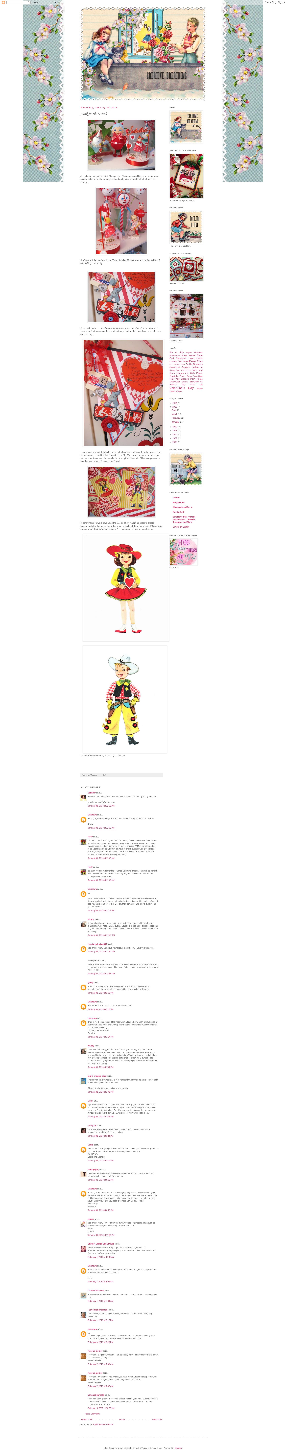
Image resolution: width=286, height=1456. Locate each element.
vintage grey (94, 1169)
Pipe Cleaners (182, 379)
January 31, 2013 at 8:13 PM (101, 1210)
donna (91, 1219)
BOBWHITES (174, 355)
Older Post (157, 1419)
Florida (189, 364)
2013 (175, 407)
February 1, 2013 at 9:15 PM (100, 1320)
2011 (175, 430)
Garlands (198, 364)
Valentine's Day (181, 388)
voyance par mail (96, 1395)
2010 (175, 434)
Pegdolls (173, 376)
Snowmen (194, 382)
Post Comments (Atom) (103, 1424)
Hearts (188, 370)
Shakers (185, 382)
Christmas (181, 358)
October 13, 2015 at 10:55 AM (101, 1408)
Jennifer (92, 793)
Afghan (189, 353)
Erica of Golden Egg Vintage (101, 1244)
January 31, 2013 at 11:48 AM (101, 880)
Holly (90, 837)
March (175, 414)
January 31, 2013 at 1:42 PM (101, 1067)
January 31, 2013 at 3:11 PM (100, 1136)
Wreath (179, 391)
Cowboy (173, 361)
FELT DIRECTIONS (177, 364)
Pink (171, 378)
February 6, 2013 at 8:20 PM (100, 1342)
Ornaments (182, 373)
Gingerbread (174, 367)
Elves (200, 361)
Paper (199, 373)
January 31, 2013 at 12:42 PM (101, 935)
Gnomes (186, 367)
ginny (90, 982)
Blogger (178, 1448)
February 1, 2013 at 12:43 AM (101, 1257)
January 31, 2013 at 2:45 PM (101, 1117)
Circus (191, 358)
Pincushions (198, 376)
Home (122, 1419)
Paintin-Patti (178, 512)
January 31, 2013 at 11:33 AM (101, 828)
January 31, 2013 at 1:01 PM (101, 993)
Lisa (90, 1101)
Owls (192, 373)
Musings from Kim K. (183, 507)
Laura (90, 1145)
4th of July (176, 352)
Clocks (199, 358)
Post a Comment (92, 1414)
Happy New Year (177, 370)
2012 (175, 427)
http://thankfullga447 (97, 944)
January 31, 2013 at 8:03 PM (101, 1180)
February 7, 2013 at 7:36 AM (100, 1364)
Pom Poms (196, 378)
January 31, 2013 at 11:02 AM (101, 806)
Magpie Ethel (179, 502)
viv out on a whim (181, 527)
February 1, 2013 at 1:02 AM (100, 1282)
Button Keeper (189, 355)
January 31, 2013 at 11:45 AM (101, 858)
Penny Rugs (185, 376)
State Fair (196, 385)
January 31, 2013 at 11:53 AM (101, 910)
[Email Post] (104, 775)
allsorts (176, 498)
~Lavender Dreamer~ (98, 1310)
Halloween (197, 367)
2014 (175, 403)
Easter (192, 361)
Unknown (92, 815)
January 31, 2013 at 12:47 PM (101, 952)
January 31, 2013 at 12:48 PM (101, 974)
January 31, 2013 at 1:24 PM (101, 1037)
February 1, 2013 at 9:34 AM (100, 1301)
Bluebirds (198, 352)
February (176, 418)
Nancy (91, 919)
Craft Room (183, 361)
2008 (175, 442)
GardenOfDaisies (96, 1291)
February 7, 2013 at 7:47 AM (100, 1386)
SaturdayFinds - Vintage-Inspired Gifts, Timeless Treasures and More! (184, 519)
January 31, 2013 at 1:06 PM (101, 1009)
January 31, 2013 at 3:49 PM (101, 1161)
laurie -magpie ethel (97, 1076)
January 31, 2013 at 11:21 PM (101, 1235)
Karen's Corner (95, 1351)
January (176, 422)
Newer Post (86, 1419)
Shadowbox (174, 382)
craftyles (92, 1125)
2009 (175, 438)
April (174, 410)
